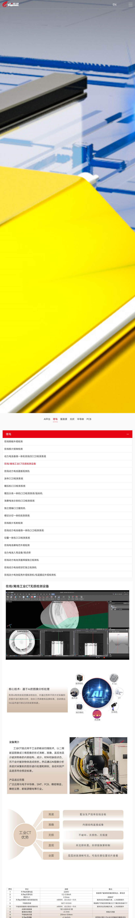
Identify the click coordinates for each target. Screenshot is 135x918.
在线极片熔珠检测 (13, 448)
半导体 (80, 419)
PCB (89, 419)
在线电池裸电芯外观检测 (17, 545)
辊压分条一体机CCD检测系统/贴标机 (23, 493)
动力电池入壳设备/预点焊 (17, 552)
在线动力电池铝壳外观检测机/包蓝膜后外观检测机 (30, 574)
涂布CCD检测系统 (13, 478)
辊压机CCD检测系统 (14, 485)
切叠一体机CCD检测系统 (17, 537)
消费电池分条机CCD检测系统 (19, 500)
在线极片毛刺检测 (13, 523)
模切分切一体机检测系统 (17, 515)
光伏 (72, 419)
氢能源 (63, 419)
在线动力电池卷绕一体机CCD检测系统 (24, 530)
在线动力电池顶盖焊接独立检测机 (21, 560)
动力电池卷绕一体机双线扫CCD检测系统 (25, 456)
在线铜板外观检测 (13, 441)
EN (114, 4)
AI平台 (47, 419)
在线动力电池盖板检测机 (17, 471)
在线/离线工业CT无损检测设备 (20, 463)
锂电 (55, 419)
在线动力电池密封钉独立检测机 (20, 567)
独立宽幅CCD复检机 (14, 508)
